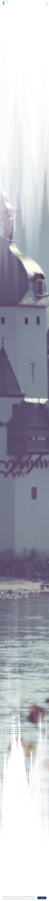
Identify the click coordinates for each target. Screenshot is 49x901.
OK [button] (42, 898)
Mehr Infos (32, 899)
